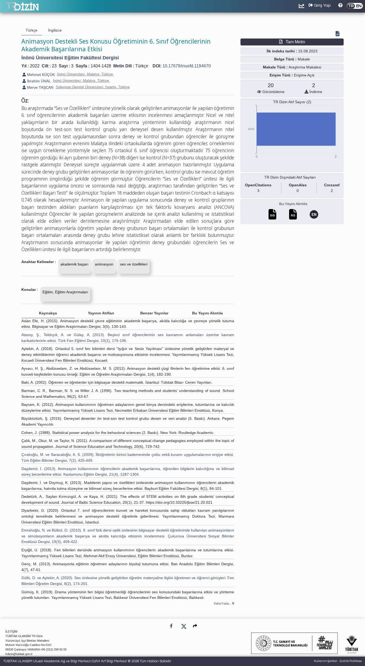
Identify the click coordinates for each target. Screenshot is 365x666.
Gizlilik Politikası (351, 661)
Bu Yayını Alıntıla (293, 204)
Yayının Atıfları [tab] (101, 313)
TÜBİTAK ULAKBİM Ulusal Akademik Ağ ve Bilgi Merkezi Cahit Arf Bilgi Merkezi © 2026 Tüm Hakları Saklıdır (87, 661)
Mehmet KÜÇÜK (40, 74)
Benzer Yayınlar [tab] (154, 313)
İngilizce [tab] (55, 30)
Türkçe (141, 66)
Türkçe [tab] (31, 30)
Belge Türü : (285, 59)
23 (54, 66)
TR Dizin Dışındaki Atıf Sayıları (290, 177)
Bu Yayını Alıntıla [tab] (207, 313)
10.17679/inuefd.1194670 (186, 66)
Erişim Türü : (281, 75)
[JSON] (338, 34)
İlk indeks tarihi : (282, 51)
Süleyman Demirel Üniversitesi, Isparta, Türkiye (93, 87)
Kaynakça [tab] (48, 313)
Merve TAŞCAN (39, 87)
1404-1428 (101, 66)
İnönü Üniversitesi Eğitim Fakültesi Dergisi (70, 57)
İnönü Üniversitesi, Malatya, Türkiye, (85, 74)
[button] (195, 626)
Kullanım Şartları (325, 661)
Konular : (29, 289)
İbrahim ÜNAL (38, 81)
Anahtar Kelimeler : (38, 262)
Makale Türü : (275, 67)
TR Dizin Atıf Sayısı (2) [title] (292, 102)
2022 (35, 66)
